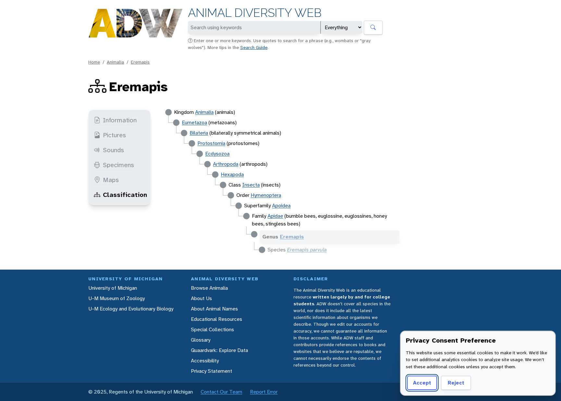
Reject (456, 382)
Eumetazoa (194, 122)
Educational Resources (216, 319)
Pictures (114, 135)
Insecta (251, 184)
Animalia (115, 62)
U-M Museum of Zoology (116, 298)
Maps (111, 180)
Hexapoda (232, 174)
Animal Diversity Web (254, 13)
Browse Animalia (209, 288)
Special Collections (212, 329)
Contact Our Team (221, 391)
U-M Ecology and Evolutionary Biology (130, 308)
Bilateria (199, 132)
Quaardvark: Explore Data (219, 350)
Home (94, 62)
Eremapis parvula (307, 249)
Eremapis (140, 62)
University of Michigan (112, 288)
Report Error (264, 391)
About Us (201, 298)
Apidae (275, 216)
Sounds (113, 150)
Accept (422, 382)
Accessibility (205, 360)
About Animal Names (214, 308)
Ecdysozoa (217, 153)
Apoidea (281, 205)
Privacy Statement (211, 371)
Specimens (118, 165)
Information (120, 120)
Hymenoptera (266, 195)
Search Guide (254, 47)
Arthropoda (225, 164)
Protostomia (211, 143)
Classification (125, 194)
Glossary (200, 339)
